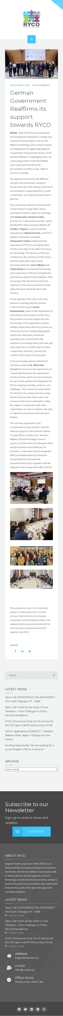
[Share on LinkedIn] (21, 651)
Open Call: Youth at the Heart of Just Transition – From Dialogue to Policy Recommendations (26, 711)
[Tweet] (28, 651)
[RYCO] (31, 19)
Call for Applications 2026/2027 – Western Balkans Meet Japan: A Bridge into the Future (29, 735)
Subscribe (37, 831)
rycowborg (42, 85)
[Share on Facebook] (14, 651)
